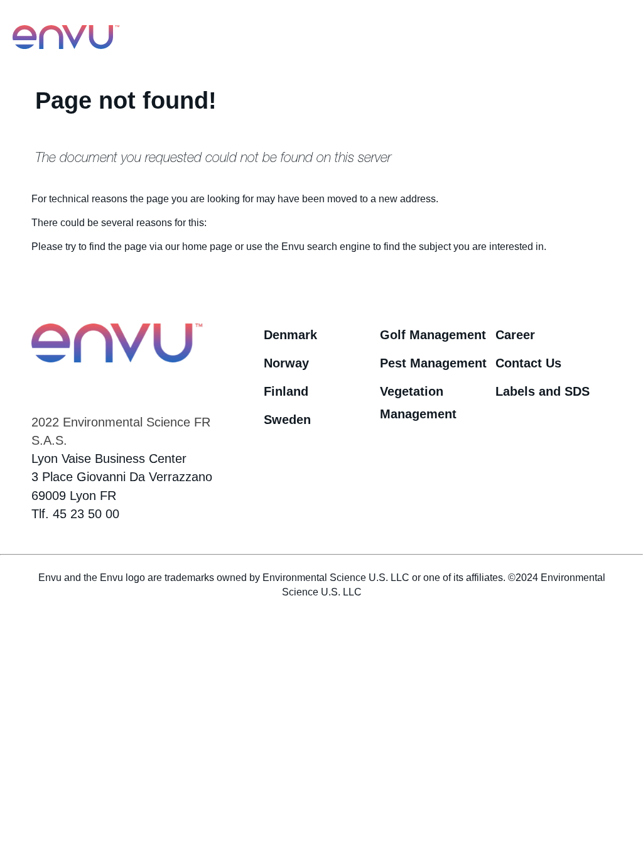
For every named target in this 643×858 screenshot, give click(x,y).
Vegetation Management (418, 402)
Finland (286, 391)
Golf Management (433, 334)
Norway (286, 363)
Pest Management (433, 363)
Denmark (290, 334)
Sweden (287, 419)
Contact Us (528, 363)
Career (515, 334)
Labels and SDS (542, 391)
